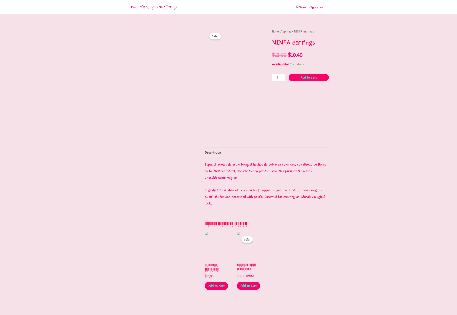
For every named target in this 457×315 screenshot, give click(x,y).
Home (275, 31)
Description (213, 152)
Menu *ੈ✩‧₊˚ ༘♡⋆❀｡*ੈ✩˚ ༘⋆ (154, 7)
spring (287, 31)
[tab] (213, 153)
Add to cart (309, 77)
